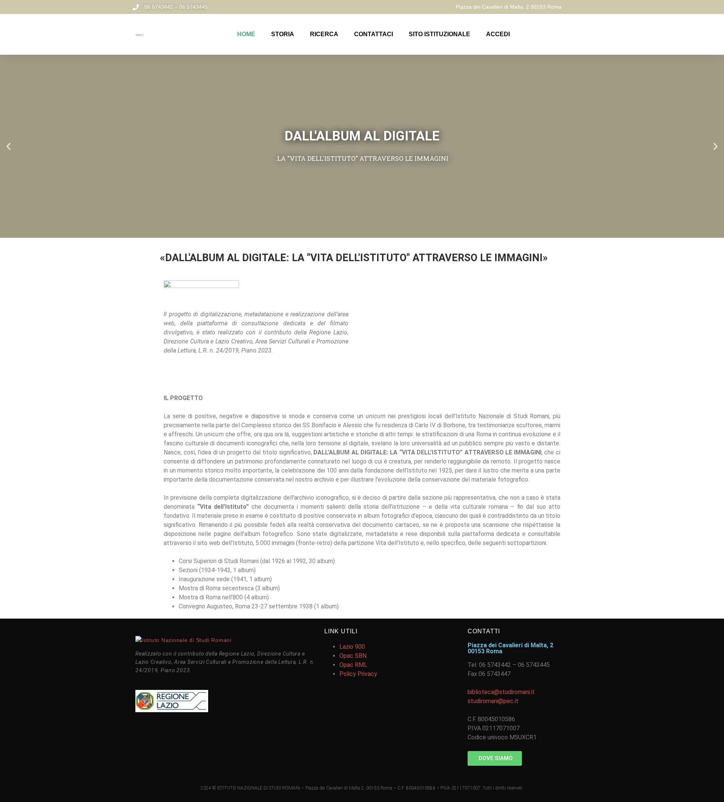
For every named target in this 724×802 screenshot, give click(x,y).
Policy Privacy (358, 673)
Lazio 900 (352, 646)
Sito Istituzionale (439, 34)
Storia (282, 34)
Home (246, 34)
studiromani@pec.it (493, 701)
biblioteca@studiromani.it (501, 692)
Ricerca (324, 34)
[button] (8, 146)
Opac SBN (353, 655)
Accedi (498, 34)
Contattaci (373, 34)
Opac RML (353, 664)
